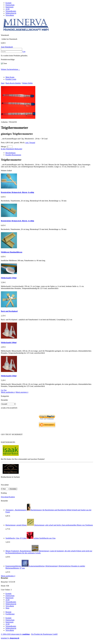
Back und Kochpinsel (9, 311)
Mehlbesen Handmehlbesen (11, 252)
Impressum (9, 7)
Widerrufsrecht (11, 13)
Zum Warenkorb (7, 47)
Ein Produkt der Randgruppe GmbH (44, 634)
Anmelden (13, 489)
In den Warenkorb (7, 149)
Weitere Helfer (27, 83)
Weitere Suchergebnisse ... (10, 69)
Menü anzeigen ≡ (22, 392)
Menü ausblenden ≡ (8, 392)
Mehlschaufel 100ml (8, 343)
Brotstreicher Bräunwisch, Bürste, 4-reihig (17, 221)
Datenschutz (10, 5)
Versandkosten (11, 11)
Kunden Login (11, 79)
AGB (8, 9)
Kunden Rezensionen (13, 155)
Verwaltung (10, 15)
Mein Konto (10, 77)
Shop (7, 608)
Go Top (4, 390)
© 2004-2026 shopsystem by (15, 634)
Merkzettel (18, 149)
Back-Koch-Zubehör (13, 83)
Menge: (3, 147)
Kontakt (8, 3)
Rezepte (8, 612)
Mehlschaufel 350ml (8, 278)
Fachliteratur (10, 614)
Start (2, 83)
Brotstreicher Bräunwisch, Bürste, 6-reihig (17, 192)
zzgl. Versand (30, 143)
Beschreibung (10, 153)
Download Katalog (8, 497)
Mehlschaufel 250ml (8, 376)
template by (10, 638)
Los (24, 51)
